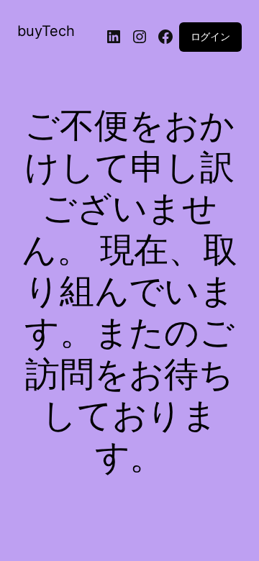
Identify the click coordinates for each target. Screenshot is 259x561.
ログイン (210, 36)
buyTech (46, 31)
